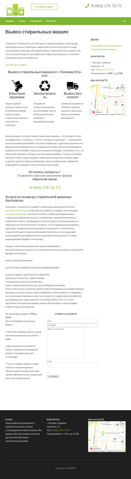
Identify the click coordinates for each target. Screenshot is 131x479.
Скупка (21, 21)
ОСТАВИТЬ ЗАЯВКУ (16, 64)
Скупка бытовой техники (103, 49)
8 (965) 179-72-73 (106, 5)
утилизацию (20, 214)
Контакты (51, 21)
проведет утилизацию (17, 210)
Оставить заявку (44, 7)
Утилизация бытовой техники (106, 45)
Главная (9, 21)
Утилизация (36, 21)
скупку (8, 214)
